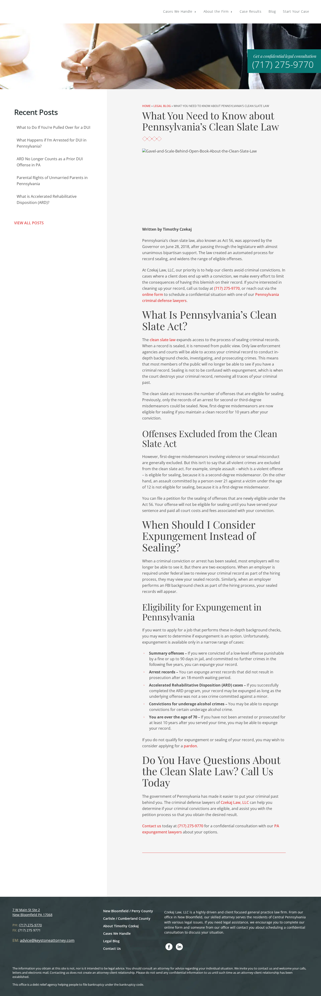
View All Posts (29, 222)
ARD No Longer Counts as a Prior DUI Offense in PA (50, 162)
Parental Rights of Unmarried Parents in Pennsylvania (52, 180)
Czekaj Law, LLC (235, 802)
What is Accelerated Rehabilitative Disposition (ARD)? (47, 199)
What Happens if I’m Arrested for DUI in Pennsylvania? (51, 143)
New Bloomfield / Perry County (128, 911)
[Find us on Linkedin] (179, 947)
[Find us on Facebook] (168, 947)
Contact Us (112, 948)
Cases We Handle (117, 933)
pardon (190, 745)
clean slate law (163, 339)
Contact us (151, 825)
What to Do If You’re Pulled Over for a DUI (53, 127)
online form (152, 294)
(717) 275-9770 (283, 64)
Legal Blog (162, 106)
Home (146, 106)
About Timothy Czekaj (121, 926)
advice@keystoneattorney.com (47, 940)
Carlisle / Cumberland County (126, 918)
